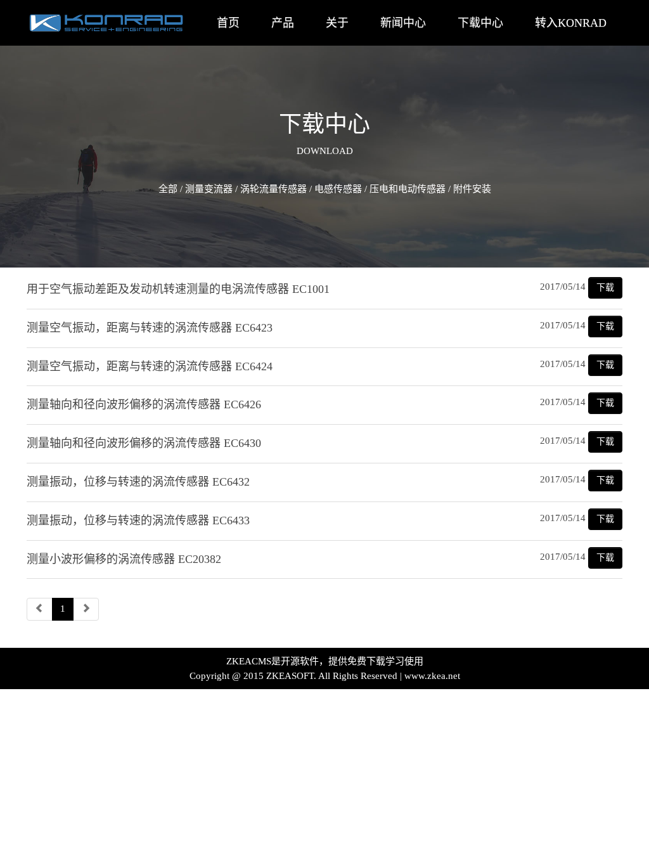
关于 (337, 22)
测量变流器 (209, 189)
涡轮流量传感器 (273, 189)
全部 (167, 189)
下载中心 (480, 22)
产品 (282, 22)
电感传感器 (338, 189)
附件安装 (472, 189)
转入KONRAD (571, 22)
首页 (228, 22)
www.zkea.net (432, 676)
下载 (605, 287)
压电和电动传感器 (407, 189)
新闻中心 (403, 22)
